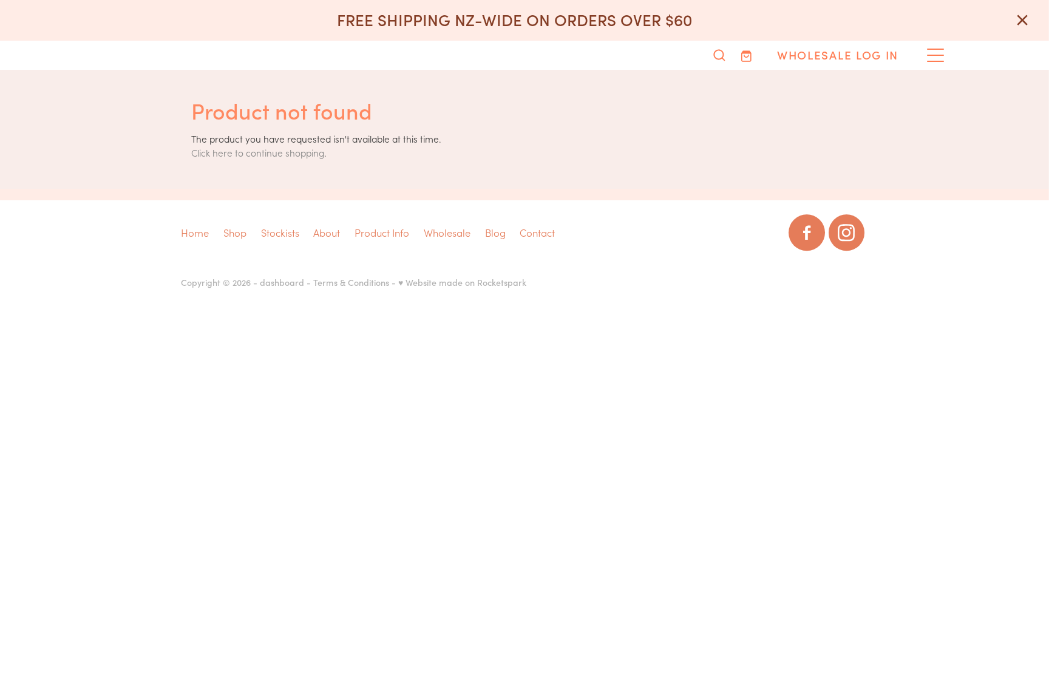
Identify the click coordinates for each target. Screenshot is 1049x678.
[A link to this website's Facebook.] (806, 233)
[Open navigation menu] (935, 55)
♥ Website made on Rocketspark (462, 282)
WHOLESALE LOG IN (837, 55)
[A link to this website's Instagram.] (846, 233)
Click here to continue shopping (257, 152)
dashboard (282, 282)
